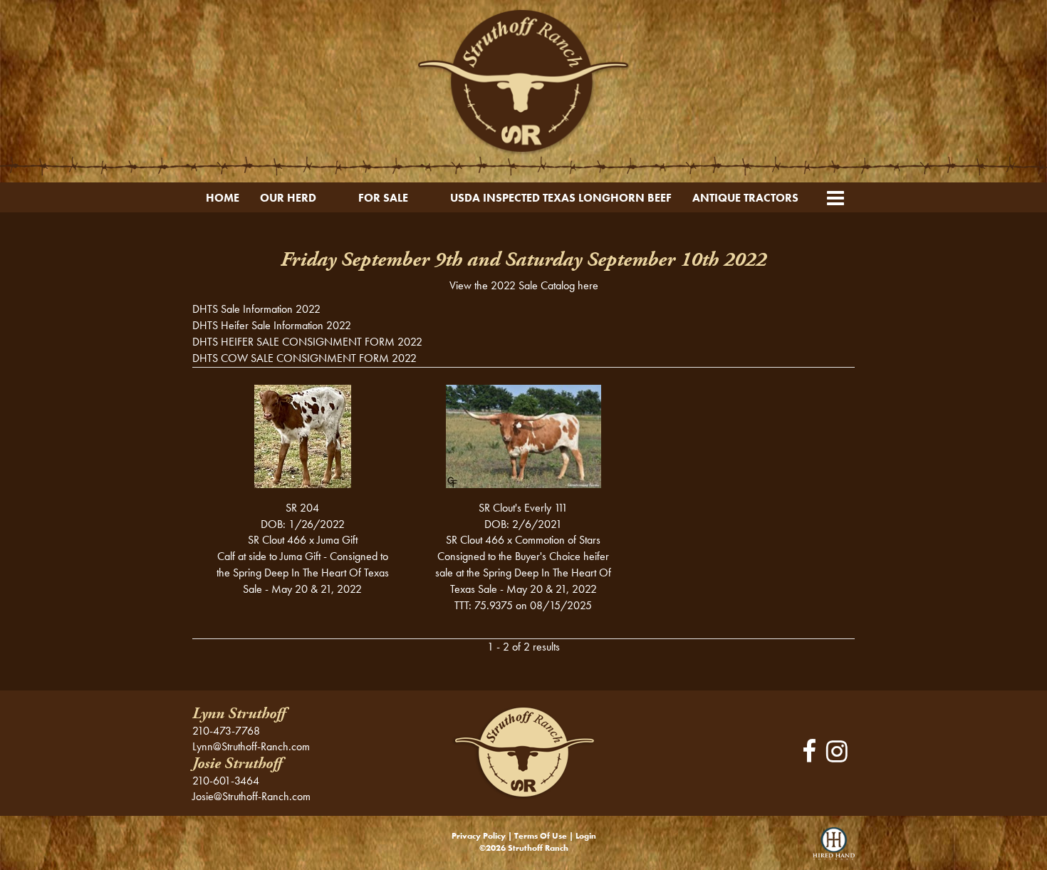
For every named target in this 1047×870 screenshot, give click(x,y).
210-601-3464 (225, 780)
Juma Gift (337, 539)
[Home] (523, 751)
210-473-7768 (226, 730)
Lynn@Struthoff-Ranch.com (251, 746)
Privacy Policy (479, 835)
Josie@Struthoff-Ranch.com (251, 796)
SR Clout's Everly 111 (523, 507)
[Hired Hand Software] (834, 848)
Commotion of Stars (557, 539)
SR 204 (302, 507)
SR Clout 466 (277, 539)
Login (585, 835)
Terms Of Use (540, 835)
